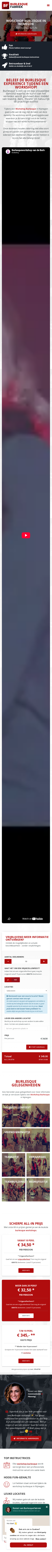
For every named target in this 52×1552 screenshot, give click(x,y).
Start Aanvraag (38, 1047)
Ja (8, 980)
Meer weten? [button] (41, 1539)
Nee (15, 980)
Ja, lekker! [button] (28, 1545)
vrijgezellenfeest (24, 1259)
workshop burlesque (27, 1463)
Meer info (26, 1270)
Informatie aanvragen (27, 34)
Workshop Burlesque (26, 108)
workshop (27, 1353)
